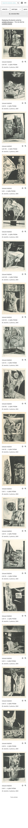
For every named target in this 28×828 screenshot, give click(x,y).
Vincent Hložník (7, 62)
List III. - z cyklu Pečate (9, 746)
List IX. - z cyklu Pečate (9, 534)
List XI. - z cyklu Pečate (9, 106)
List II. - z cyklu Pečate (9, 788)
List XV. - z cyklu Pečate (9, 363)
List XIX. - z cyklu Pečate (9, 234)
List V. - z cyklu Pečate (9, 661)
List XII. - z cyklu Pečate (9, 449)
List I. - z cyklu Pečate (8, 191)
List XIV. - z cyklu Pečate (9, 64)
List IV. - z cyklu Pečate (9, 703)
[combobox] (10, 3)
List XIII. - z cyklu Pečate (9, 406)
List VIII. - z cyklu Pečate (9, 149)
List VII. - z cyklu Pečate (9, 576)
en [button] (25, 2)
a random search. (7, 24)
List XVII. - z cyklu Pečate (10, 277)
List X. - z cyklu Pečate (9, 491)
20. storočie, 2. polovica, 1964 (10, 67)
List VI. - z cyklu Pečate (9, 619)
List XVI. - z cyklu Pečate (9, 320)
